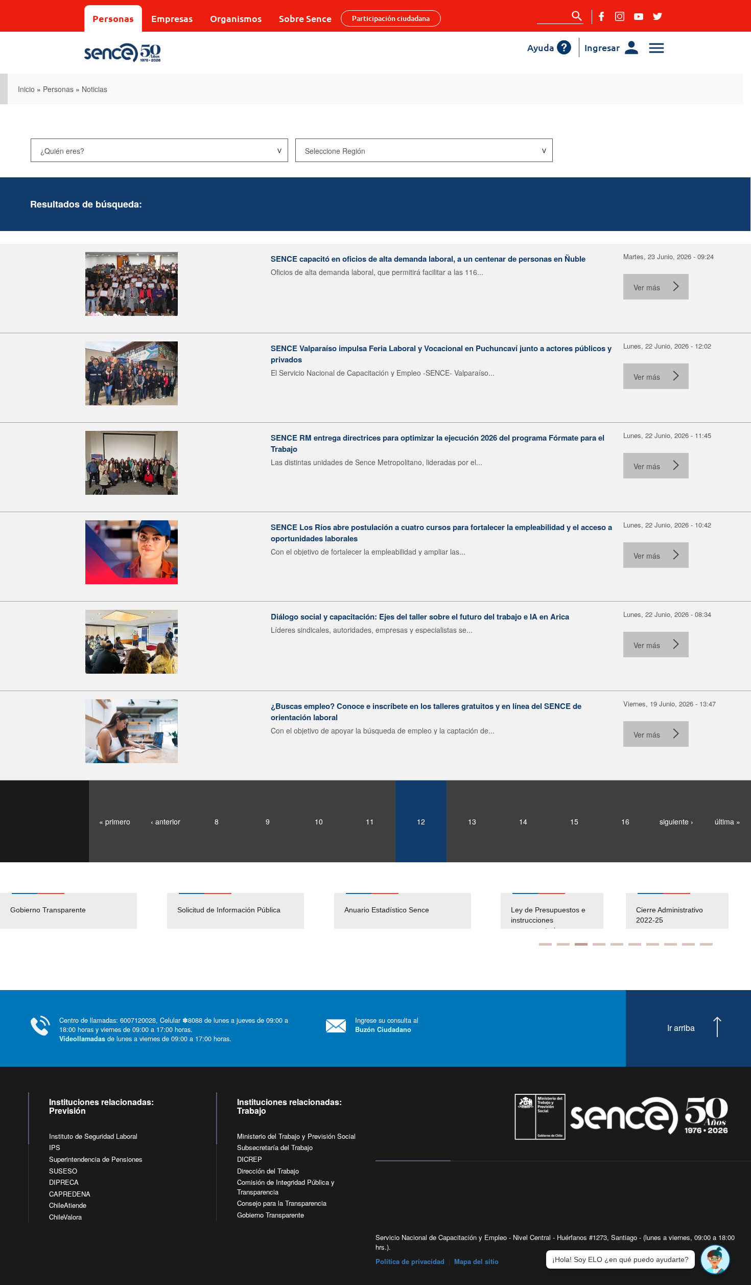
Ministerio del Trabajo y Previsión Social (296, 1136)
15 (574, 821)
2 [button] (563, 944)
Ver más (646, 287)
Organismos (236, 18)
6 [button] (634, 944)
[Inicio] (157, 52)
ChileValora (65, 1217)
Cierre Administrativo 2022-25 (656, 915)
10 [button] (706, 944)
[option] (83, 911)
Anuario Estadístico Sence (386, 910)
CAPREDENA (69, 1194)
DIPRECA (64, 1182)
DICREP (249, 1159)
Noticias (94, 89)
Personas (113, 18)
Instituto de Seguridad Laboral (93, 1136)
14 (523, 821)
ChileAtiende (67, 1205)
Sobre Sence (305, 18)
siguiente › (676, 821)
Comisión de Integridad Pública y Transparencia (286, 1187)
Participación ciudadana (391, 18)
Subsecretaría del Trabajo (275, 1147)
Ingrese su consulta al (386, 1024)
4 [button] (599, 944)
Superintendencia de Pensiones (96, 1159)
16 (625, 821)
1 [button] (545, 944)
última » (727, 821)
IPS (54, 1147)
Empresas (172, 18)
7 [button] (652, 944)
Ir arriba (681, 1028)
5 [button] (617, 944)
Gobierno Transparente (48, 910)
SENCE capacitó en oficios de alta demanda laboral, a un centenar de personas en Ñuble (428, 258)
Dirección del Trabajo (268, 1171)
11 (370, 821)
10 (319, 821)
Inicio (26, 89)
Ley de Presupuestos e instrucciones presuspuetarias (535, 920)
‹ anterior (165, 821)
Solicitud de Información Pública (228, 910)
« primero (114, 821)
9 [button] (688, 944)
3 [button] (581, 944)
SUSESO (63, 1171)
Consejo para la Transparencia (281, 1203)
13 (472, 821)
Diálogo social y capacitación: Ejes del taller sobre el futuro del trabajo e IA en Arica (420, 616)
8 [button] (670, 944)
